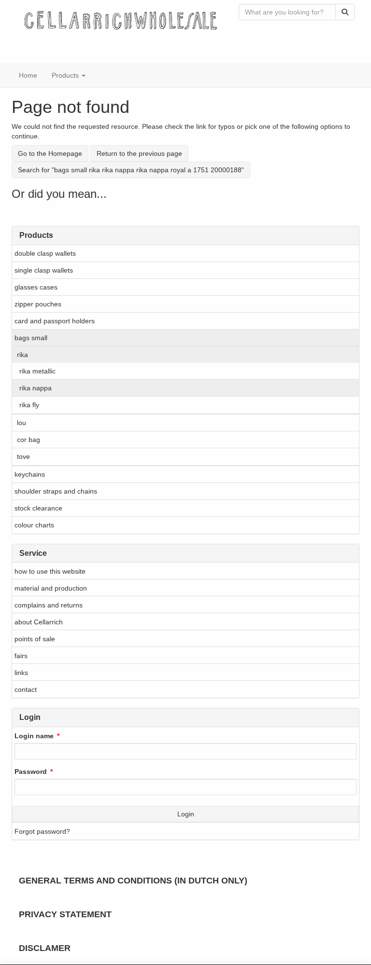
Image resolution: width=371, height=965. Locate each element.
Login (185, 814)
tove (23, 456)
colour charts (34, 525)
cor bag (28, 439)
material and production (50, 588)
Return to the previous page (139, 153)
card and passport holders (54, 321)
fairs (21, 656)
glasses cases (35, 287)
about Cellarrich (38, 622)
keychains (29, 474)
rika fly (29, 405)
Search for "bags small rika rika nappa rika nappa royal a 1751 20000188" (131, 170)
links (21, 672)
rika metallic (37, 371)
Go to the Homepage (50, 153)
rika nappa (35, 388)
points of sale (34, 639)
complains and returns (48, 605)
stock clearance (38, 508)
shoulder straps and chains (55, 491)
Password (30, 771)
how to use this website (50, 571)
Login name (34, 736)
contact (25, 689)
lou (21, 423)
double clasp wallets (45, 253)
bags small (30, 338)
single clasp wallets (43, 270)
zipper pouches (37, 304)
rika (22, 354)
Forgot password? (42, 831)
